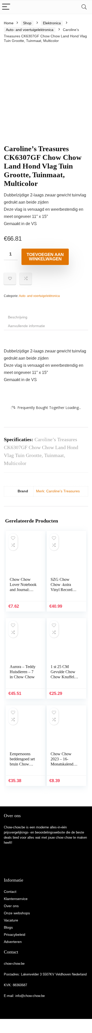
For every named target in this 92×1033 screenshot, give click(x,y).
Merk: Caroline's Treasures (58, 491)
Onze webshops (17, 913)
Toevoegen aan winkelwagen (45, 256)
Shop (27, 23)
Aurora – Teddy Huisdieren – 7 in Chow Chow (23, 671)
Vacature (11, 920)
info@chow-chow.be (30, 996)
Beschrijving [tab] (17, 317)
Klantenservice (16, 899)
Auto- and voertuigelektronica (29, 30)
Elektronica (52, 23)
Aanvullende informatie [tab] (26, 326)
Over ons (11, 906)
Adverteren (13, 942)
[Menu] (6, 7)
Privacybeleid (14, 934)
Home (9, 23)
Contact (10, 892)
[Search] (84, 7)
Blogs (8, 927)
